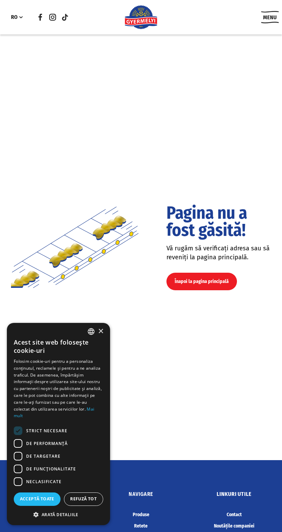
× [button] (100, 331)
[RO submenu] (21, 17)
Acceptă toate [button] (37, 499)
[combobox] (91, 331)
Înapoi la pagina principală (202, 281)
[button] (58, 514)
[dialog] (58, 424)
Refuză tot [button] (83, 499)
